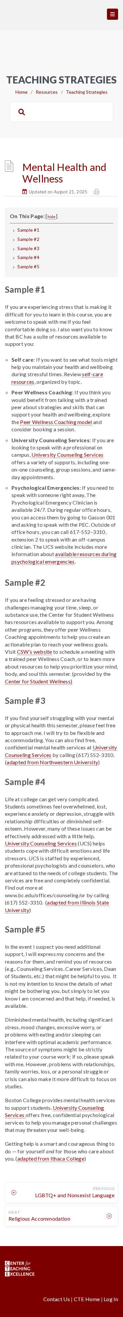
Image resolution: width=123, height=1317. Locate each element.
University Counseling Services (67, 454)
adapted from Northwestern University (52, 762)
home (21, 92)
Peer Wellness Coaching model (56, 422)
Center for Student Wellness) (38, 681)
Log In (111, 1299)
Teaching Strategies (87, 92)
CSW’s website (34, 651)
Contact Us (57, 1299)
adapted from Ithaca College (50, 1158)
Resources (47, 92)
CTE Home (87, 1299)
